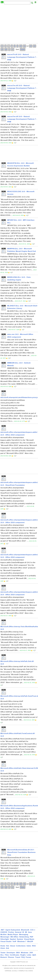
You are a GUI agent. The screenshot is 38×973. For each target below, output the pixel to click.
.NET (2, 930)
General (18, 932)
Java (30, 932)
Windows (24, 952)
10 (21, 46)
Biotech (3, 957)
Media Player (13, 934)
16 (6, 49)
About (12, 946)
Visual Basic (29, 939)
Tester (3, 952)
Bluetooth (25, 930)
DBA (18, 952)
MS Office (14, 937)
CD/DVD (3, 932)
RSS (34, 946)
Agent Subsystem (12, 930)
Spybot (13, 939)
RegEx (23, 955)
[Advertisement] (19, 24)
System (20, 939)
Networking (24, 937)
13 (31, 46)
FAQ (23, 957)
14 (34, 46)
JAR (31, 952)
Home (2, 946)
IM (26, 932)
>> (13, 49)
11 (24, 46)
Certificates (14, 955)
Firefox (11, 932)
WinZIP (30, 941)
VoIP (14, 941)
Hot (7, 946)
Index (29, 946)
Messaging (23, 934)
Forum (28, 957)
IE (23, 932)
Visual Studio (6, 941)
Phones (11, 957)
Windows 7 (21, 941)
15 (2, 49)
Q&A (34, 955)
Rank (23, 49)
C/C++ (32, 930)
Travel (17, 957)
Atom (2, 948)
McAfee (3, 934)
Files (7, 955)
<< (2, 46)
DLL (2, 955)
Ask (7, 948)
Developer (11, 952)
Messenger (5, 937)
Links (29, 955)
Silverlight (4, 939)
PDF (31, 937)
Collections (21, 946)
